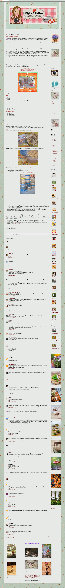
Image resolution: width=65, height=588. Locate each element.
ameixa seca (10, 332)
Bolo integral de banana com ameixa (55, 227)
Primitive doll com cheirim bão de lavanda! (55, 312)
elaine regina (10, 269)
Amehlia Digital (27, 573)
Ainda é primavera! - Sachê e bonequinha (55, 277)
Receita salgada (32, 577)
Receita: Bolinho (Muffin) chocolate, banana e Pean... (55, 158)
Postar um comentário (10, 534)
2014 (53, 134)
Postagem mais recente (9, 536)
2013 (53, 135)
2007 (53, 169)
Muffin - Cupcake (34, 576)
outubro (54, 142)
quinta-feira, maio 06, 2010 (11, 489)
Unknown (9, 357)
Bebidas (53, 104)
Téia (9, 377)
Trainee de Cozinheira (11, 337)
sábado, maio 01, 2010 (11, 329)
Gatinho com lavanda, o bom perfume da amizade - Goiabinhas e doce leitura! (55, 349)
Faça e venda (31, 575)
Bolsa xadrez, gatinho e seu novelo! (55, 298)
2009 (53, 166)
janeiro (54, 165)
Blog (52, 101)
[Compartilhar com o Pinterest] (19, 234)
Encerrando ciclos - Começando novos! (54, 255)
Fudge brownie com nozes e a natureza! (55, 242)
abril (53, 150)
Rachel (9, 371)
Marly (9, 320)
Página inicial (27, 536)
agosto (54, 145)
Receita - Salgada (54, 107)
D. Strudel (9, 253)
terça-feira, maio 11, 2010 (11, 532)
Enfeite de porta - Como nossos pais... (54, 220)
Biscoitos (53, 103)
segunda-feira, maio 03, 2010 (11, 394)
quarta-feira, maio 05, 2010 (11, 461)
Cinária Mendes (10, 477)
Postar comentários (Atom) (11, 537)
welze (9, 530)
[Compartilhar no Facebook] (18, 234)
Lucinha (30, 167)
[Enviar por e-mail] (15, 234)
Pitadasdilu (9, 516)
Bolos (52, 102)
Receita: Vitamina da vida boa (55, 152)
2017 (53, 131)
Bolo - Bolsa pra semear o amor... (55, 213)
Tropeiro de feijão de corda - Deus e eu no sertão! (55, 333)
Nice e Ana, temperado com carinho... (13, 292)
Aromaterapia (32, 573)
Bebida (28, 574)
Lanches (53, 105)
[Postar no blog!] (16, 234)
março (54, 162)
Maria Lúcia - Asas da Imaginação (12, 417)
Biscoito (30, 574)
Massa (39, 575)
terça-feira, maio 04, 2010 (11, 425)
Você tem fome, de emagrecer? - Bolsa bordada (55, 263)
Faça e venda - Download (54, 113)
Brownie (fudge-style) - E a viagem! (55, 305)
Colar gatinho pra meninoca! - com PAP (55, 234)
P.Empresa (38, 576)
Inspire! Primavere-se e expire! (55, 326)
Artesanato (26, 574)
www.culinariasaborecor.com (12, 427)
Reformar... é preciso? (54, 161)
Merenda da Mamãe (54, 109)
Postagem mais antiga (46, 536)
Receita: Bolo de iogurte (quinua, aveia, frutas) (55, 154)
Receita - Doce (54, 106)
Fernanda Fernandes (11, 404)
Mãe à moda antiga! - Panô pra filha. (55, 320)
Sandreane (9, 523)
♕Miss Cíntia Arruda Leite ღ (12, 245)
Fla (8, 260)
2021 (53, 130)
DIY (27, 575)
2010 (53, 139)
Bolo (36, 574)
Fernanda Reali (10, 443)
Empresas (53, 115)
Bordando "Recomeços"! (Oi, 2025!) (55, 178)
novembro (54, 141)
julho (53, 146)
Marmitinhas (53, 108)
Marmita (37, 575)
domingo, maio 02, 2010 (11, 368)
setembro (54, 144)
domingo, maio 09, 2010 (11, 520)
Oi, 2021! (53, 185)
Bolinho (33, 574)
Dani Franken (10, 492)
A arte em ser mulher (11, 364)
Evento (28, 575)
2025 (53, 129)
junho (53, 147)
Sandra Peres (10, 304)
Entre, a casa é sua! (54, 248)
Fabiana (9, 344)
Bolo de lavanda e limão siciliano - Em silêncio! (54, 291)
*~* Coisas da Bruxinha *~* (12, 437)
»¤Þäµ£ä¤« (9, 239)
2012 (53, 136)
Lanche (34, 575)
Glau (9, 452)
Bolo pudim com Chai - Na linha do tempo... (55, 199)
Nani (9, 397)
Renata (9, 384)
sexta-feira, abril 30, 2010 (11, 243)
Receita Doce (26, 577)
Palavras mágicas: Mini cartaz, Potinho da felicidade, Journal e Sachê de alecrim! (55, 341)
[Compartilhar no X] (17, 234)
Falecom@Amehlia (54, 114)
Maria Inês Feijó (10, 314)
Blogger (39, 580)
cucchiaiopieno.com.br (11, 509)
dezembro (54, 140)
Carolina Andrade (10, 298)
